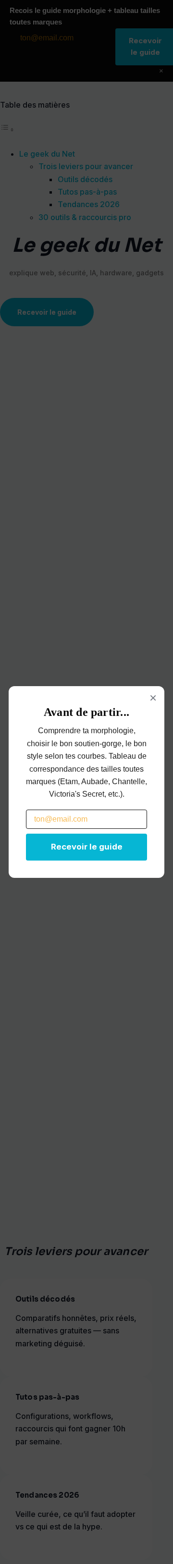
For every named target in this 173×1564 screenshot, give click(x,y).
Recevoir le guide (87, 846)
